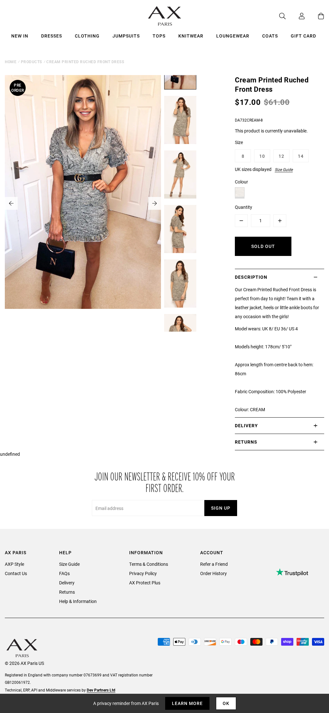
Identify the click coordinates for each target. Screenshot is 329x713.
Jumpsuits (126, 36)
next (154, 203)
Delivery (67, 583)
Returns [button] (246, 442)
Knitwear (190, 36)
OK (226, 703)
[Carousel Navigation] (83, 203)
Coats (270, 36)
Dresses (51, 36)
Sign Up (220, 508)
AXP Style (14, 564)
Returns (67, 592)
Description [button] (251, 277)
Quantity (243, 207)
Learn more (187, 703)
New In (19, 36)
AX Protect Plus (144, 583)
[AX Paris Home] (164, 16)
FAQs (64, 573)
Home (10, 61)
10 (262, 156)
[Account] (295, 16)
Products (31, 61)
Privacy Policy (143, 573)
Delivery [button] (246, 425)
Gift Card (303, 36)
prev (11, 203)
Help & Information (78, 601)
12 (281, 156)
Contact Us (16, 573)
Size (239, 142)
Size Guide (284, 169)
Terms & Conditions (148, 564)
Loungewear (232, 36)
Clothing (87, 36)
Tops (159, 36)
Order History (213, 573)
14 (301, 156)
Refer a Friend (214, 564)
